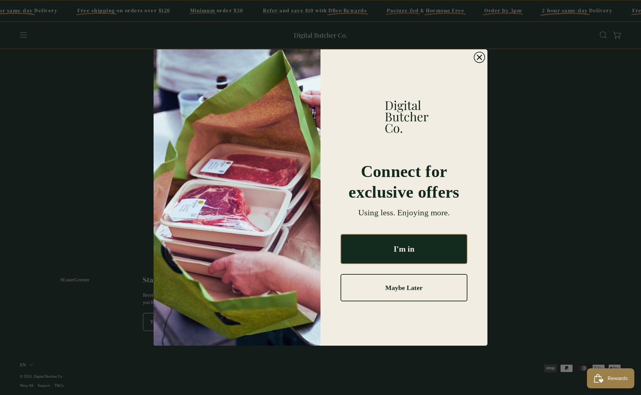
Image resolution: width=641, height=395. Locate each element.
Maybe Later (404, 287)
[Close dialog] (479, 57)
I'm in (404, 249)
